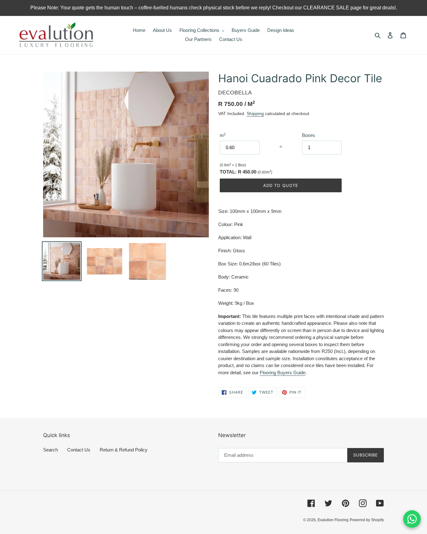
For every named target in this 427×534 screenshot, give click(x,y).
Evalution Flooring (333, 520)
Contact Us (78, 449)
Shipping (255, 113)
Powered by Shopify (367, 520)
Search (50, 449)
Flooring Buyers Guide (282, 372)
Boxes (308, 135)
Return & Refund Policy (124, 449)
